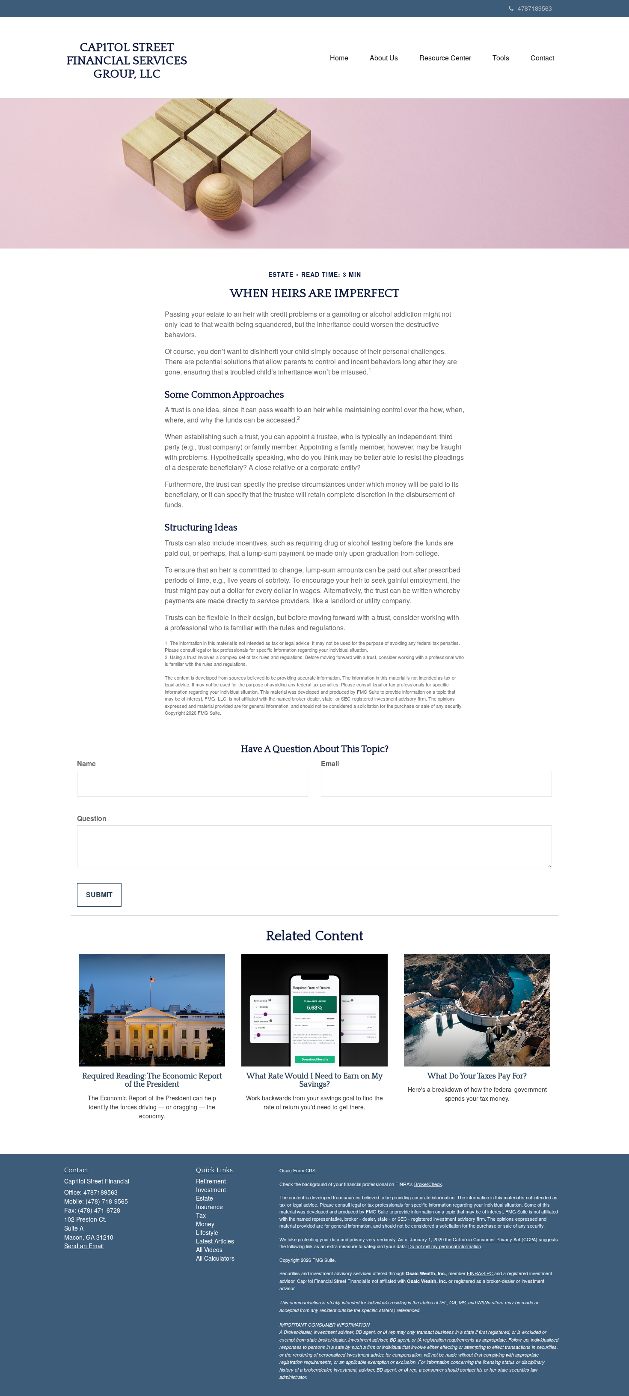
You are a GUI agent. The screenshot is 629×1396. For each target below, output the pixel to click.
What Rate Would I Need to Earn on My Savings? (314, 1080)
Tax (201, 1215)
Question (92, 818)
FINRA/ (474, 1273)
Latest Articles (215, 1241)
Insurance (209, 1206)
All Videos (209, 1249)
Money (205, 1223)
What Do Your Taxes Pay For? (477, 1076)
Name (86, 763)
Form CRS (304, 1170)
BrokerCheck (428, 1183)
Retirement (211, 1181)
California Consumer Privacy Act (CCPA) (495, 1239)
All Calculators (215, 1258)
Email (330, 763)
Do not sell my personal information (444, 1246)
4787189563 (535, 8)
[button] (384, 58)
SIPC (488, 1273)
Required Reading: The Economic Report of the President (152, 1080)
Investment (211, 1189)
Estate (204, 1198)
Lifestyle (207, 1232)
